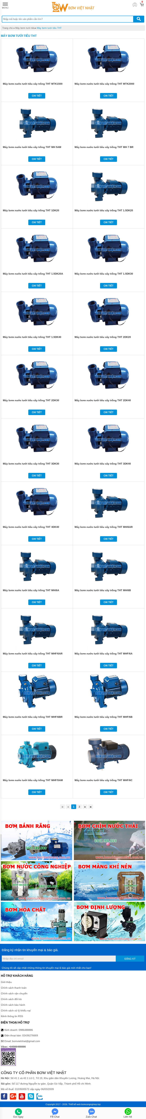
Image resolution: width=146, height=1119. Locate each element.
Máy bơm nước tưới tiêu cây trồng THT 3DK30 (31, 463)
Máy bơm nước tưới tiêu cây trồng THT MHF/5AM (33, 780)
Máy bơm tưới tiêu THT (49, 28)
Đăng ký (129, 958)
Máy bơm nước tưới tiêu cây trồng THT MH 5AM (32, 147)
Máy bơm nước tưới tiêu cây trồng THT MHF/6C (103, 780)
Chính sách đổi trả (11, 999)
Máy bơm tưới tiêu (25, 28)
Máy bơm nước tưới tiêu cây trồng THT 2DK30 (31, 400)
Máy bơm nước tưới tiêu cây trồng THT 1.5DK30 (104, 273)
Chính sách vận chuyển (14, 993)
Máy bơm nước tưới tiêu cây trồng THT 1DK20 (31, 210)
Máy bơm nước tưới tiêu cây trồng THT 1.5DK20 (104, 210)
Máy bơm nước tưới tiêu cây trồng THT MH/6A (31, 590)
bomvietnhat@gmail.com (26, 1041)
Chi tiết (37, 95)
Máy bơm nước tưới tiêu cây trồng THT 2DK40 (103, 400)
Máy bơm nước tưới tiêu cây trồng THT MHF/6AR (32, 653)
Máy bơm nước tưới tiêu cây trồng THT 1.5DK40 (32, 337)
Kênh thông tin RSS (12, 1016)
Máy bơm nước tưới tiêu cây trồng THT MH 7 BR (104, 147)
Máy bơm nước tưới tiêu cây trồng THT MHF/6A (103, 653)
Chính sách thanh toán (14, 987)
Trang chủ (7, 28)
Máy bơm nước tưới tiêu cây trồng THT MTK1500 (32, 83)
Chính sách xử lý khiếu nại (16, 1010)
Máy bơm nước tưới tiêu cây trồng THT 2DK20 (103, 337)
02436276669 (30, 1035)
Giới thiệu (6, 982)
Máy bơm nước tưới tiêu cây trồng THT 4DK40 (31, 527)
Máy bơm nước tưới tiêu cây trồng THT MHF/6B (103, 716)
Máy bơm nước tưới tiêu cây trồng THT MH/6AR (104, 527)
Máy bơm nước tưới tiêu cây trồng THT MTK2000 (104, 83)
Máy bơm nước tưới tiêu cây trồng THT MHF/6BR (32, 716)
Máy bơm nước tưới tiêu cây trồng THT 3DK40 (103, 463)
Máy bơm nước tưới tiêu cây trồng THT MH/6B (103, 590)
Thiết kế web (74, 1104)
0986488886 (26, 1029)
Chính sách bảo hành (13, 1004)
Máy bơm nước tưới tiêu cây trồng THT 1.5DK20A (33, 273)
